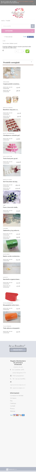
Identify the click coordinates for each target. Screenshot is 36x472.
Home (2, 20)
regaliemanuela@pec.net (19, 388)
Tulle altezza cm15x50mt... (11, 328)
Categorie (9, 31)
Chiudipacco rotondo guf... (12, 135)
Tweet (24, 36)
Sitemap (12, 411)
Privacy (12, 408)
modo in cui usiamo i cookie (25, 1)
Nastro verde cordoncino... (12, 256)
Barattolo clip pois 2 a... (11, 109)
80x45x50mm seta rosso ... (11, 305)
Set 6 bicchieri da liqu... (10, 181)
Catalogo (13, 403)
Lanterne (5, 228)
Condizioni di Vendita (16, 395)
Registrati (18, 350)
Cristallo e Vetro (7, 179)
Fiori (4, 205)
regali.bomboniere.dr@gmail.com (18, 384)
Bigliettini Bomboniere (8, 133)
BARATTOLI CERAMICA (8, 107)
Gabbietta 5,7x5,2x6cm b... (11, 230)
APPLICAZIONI (6, 81)
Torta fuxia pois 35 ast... (10, 158)
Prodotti (8, 20)
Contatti (12, 406)
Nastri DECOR (6, 254)
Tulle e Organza (7, 326)
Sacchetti (5, 277)
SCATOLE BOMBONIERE (8, 303)
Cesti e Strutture (7, 156)
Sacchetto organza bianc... (11, 279)
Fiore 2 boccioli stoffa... (10, 207)
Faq (11, 401)
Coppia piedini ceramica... (11, 84)
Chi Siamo (13, 398)
